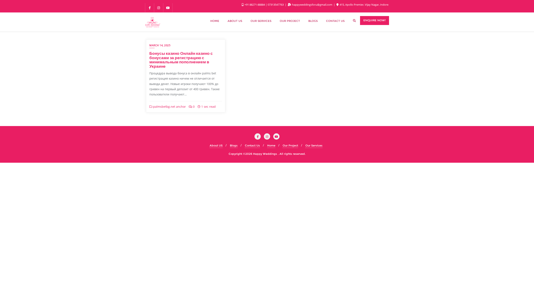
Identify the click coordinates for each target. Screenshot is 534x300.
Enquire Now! (374, 20)
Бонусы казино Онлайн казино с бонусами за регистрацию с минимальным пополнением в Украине (181, 60)
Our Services (313, 145)
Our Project (290, 145)
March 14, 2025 (159, 45)
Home (271, 145)
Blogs (234, 145)
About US (216, 145)
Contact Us (252, 145)
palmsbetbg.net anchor (169, 107)
